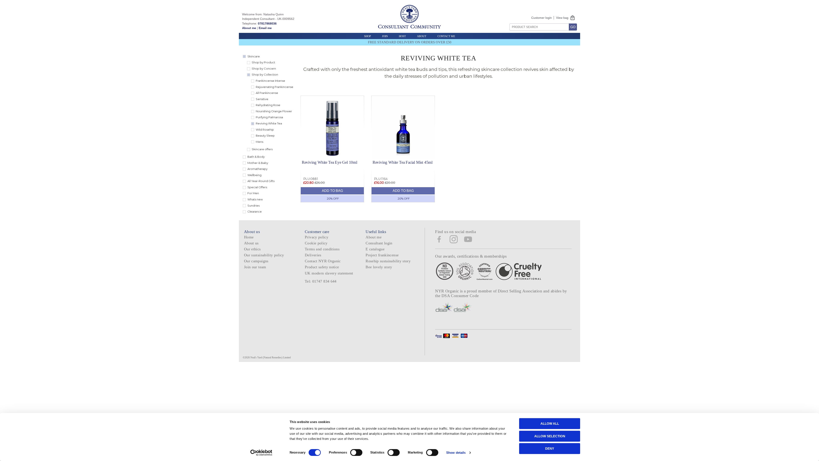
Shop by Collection (265, 74)
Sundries (253, 205)
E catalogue (375, 249)
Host (402, 36)
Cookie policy (316, 243)
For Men (253, 193)
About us (251, 243)
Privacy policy (316, 237)
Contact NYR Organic (323, 261)
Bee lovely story (379, 267)
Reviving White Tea (269, 123)
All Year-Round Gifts (260, 181)
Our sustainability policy (264, 255)
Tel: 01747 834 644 (321, 281)
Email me (265, 28)
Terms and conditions (322, 249)
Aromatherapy (257, 169)
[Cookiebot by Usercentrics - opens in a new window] (261, 452)
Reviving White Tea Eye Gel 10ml (329, 162)
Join (385, 36)
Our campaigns (256, 261)
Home (249, 237)
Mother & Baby (257, 163)
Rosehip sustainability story (388, 261)
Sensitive (262, 99)
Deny (549, 448)
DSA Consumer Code (460, 295)
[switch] (356, 452)
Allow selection (549, 436)
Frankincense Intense (270, 80)
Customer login (541, 17)
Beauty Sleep (265, 135)
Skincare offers (262, 149)
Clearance (254, 211)
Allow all (549, 423)
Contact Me (446, 36)
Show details (456, 452)
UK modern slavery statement (329, 273)
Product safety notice (322, 267)
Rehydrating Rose (268, 105)
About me (249, 28)
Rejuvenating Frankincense (274, 87)
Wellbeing (254, 175)
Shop (367, 36)
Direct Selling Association (520, 291)
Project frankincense (382, 255)
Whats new (255, 199)
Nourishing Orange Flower (274, 111)
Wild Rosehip (265, 129)
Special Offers (257, 187)
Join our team (255, 267)
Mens (259, 141)
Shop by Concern (264, 68)
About (421, 36)
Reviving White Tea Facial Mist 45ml (403, 162)
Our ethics (252, 249)
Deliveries (313, 255)
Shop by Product (263, 62)
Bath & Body (256, 156)
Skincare (253, 56)
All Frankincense (267, 93)
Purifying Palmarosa (269, 117)
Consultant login (379, 243)
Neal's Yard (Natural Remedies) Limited (270, 357)
